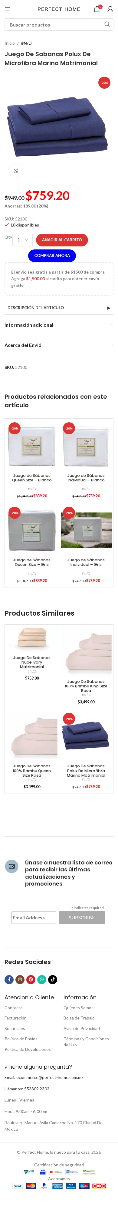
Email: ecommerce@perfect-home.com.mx (44, 1077)
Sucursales (15, 1028)
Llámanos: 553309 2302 (27, 1088)
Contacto (14, 1007)
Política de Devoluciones (28, 1049)
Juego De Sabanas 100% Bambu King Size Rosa (86, 686)
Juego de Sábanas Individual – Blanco (86, 478)
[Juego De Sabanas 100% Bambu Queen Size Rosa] (31, 736)
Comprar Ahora (52, 255)
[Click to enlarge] (16, 171)
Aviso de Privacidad (82, 1028)
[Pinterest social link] (30, 979)
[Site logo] (59, 8)
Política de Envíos (21, 1038)
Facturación (16, 1017)
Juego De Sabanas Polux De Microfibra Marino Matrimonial (86, 770)
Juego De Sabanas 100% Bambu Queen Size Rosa (32, 770)
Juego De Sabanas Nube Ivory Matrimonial (32, 662)
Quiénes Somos (78, 1007)
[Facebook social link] (9, 979)
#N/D (26, 43)
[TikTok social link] (52, 979)
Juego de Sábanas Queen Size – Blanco (32, 478)
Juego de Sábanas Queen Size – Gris (32, 562)
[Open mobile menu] (8, 9)
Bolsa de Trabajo (79, 1017)
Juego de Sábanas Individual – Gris (86, 562)
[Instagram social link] (20, 979)
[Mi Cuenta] (110, 9)
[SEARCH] (107, 24)
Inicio (10, 43)
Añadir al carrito (62, 239)
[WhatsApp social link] (41, 979)
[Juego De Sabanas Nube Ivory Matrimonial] (31, 639)
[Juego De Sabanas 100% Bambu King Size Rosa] (86, 651)
